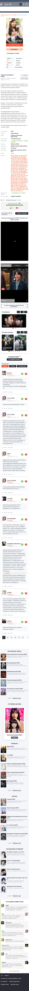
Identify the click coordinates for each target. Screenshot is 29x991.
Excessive (13, 200)
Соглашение (4, 981)
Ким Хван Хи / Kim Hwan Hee (14, 886)
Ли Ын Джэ (23, 161)
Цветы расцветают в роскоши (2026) (17, 654)
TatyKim (9, 498)
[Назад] (18, 312)
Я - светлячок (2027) (12, 825)
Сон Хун (21, 175)
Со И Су (16, 172)
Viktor (9, 621)
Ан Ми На (21, 168)
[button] (21, 19)
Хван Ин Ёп (23, 165)
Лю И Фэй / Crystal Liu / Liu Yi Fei (15, 852)
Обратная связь (14, 984)
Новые (5, 366)
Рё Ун (16, 158)
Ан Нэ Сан (14, 167)
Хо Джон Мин (21, 186)
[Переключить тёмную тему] (21, 4)
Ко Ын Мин (22, 167)
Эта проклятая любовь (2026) (15, 688)
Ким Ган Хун (18, 185)
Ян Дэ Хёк (14, 168)
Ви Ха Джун (23, 158)
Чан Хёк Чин (14, 169)
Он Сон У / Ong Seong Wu (13, 860)
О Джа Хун (23, 179)
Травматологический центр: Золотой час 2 (17, 817)
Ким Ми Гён (24, 172)
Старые (13, 366)
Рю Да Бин (16, 162)
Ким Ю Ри (15, 164)
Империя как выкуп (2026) (14, 671)
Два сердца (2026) (12, 781)
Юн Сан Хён (23, 155)
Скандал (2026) (11, 799)
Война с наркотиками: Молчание (15, 772)
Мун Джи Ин (20, 188)
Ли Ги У (23, 164)
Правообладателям (14, 981)
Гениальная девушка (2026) (14, 680)
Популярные (22, 366)
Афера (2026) (10, 746)
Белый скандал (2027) (13, 807)
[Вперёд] (22, 312)
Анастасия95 (11, 480)
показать (4, 214)
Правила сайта (5, 984)
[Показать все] (25, 312)
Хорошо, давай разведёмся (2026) (16, 763)
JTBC (12, 153)
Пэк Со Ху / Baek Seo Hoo (13, 869)
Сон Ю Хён (18, 191)
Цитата (11, 392)
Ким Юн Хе (23, 169)
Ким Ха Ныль (14, 155)
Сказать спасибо (22, 213)
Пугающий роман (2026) (13, 663)
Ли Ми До (25, 160)
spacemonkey (11, 518)
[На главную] (4, 4)
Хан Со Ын (22, 178)
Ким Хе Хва (14, 178)
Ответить (5, 392)
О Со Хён (15, 161)
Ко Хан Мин (14, 182)
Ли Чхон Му (14, 179)
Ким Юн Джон (15, 184)
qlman (9, 592)
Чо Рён (13, 188)
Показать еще (17, 698)
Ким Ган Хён (16, 160)
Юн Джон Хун (15, 171)
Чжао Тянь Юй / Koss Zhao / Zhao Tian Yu (17, 878)
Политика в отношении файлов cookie (11, 978)
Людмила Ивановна (14, 543)
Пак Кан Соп (14, 181)
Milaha (9, 373)
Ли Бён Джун (17, 174)
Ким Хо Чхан (21, 189)
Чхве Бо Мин (14, 165)
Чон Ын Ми (23, 181)
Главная (6, 975)
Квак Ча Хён (20, 177)
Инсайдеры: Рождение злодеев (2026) (17, 833)
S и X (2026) (10, 755)
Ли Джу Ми (23, 182)
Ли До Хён (16, 157)
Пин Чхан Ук (24, 162)
